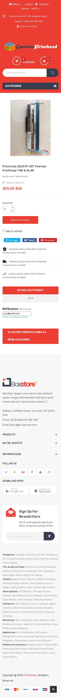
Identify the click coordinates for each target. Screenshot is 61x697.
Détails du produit (30, 290)
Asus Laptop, (23, 575)
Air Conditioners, (26, 632)
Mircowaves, (21, 640)
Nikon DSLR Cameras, (25, 608)
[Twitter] (6, 472)
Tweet (31, 240)
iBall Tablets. (49, 587)
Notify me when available (15, 317)
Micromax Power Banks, (41, 648)
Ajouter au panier (20, 220)
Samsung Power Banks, (15, 648)
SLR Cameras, (22, 603)
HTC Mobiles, (25, 591)
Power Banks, (51, 644)
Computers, (49, 571)
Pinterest (49, 240)
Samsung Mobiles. (43, 599)
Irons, (32, 640)
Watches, (29, 624)
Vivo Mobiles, (51, 595)
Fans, (21, 636)
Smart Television (47, 567)
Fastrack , (18, 624)
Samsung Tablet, (36, 579)
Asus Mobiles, (25, 599)
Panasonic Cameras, (32, 612)
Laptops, (20, 554)
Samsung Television (13, 571)
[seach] (52, 73)
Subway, (44, 558)
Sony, (37, 558)
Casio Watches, (41, 620)
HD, (40, 571)
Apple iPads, (19, 579)
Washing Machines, (35, 636)
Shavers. (47, 640)
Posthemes (30, 675)
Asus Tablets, (37, 583)
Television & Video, (36, 554)
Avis (30, 298)
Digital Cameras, (11, 612)
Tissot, (6, 563)
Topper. (14, 563)
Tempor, (54, 558)
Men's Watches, (24, 620)
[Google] (15, 472)
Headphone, (31, 571)
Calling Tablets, (18, 587)
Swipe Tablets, (21, 583)
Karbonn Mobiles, (34, 595)
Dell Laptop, (9, 575)
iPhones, (37, 591)
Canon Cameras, (40, 603)
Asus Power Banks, (13, 652)
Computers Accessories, (20, 558)
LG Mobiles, (18, 595)
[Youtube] (40, 472)
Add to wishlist (14, 231)
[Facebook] (32, 472)
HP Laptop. (37, 575)
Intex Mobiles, (10, 599)
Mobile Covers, (35, 644)
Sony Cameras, (45, 608)
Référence (10, 309)
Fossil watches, (43, 624)
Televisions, (31, 567)
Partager (13, 240)
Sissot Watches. (19, 628)
